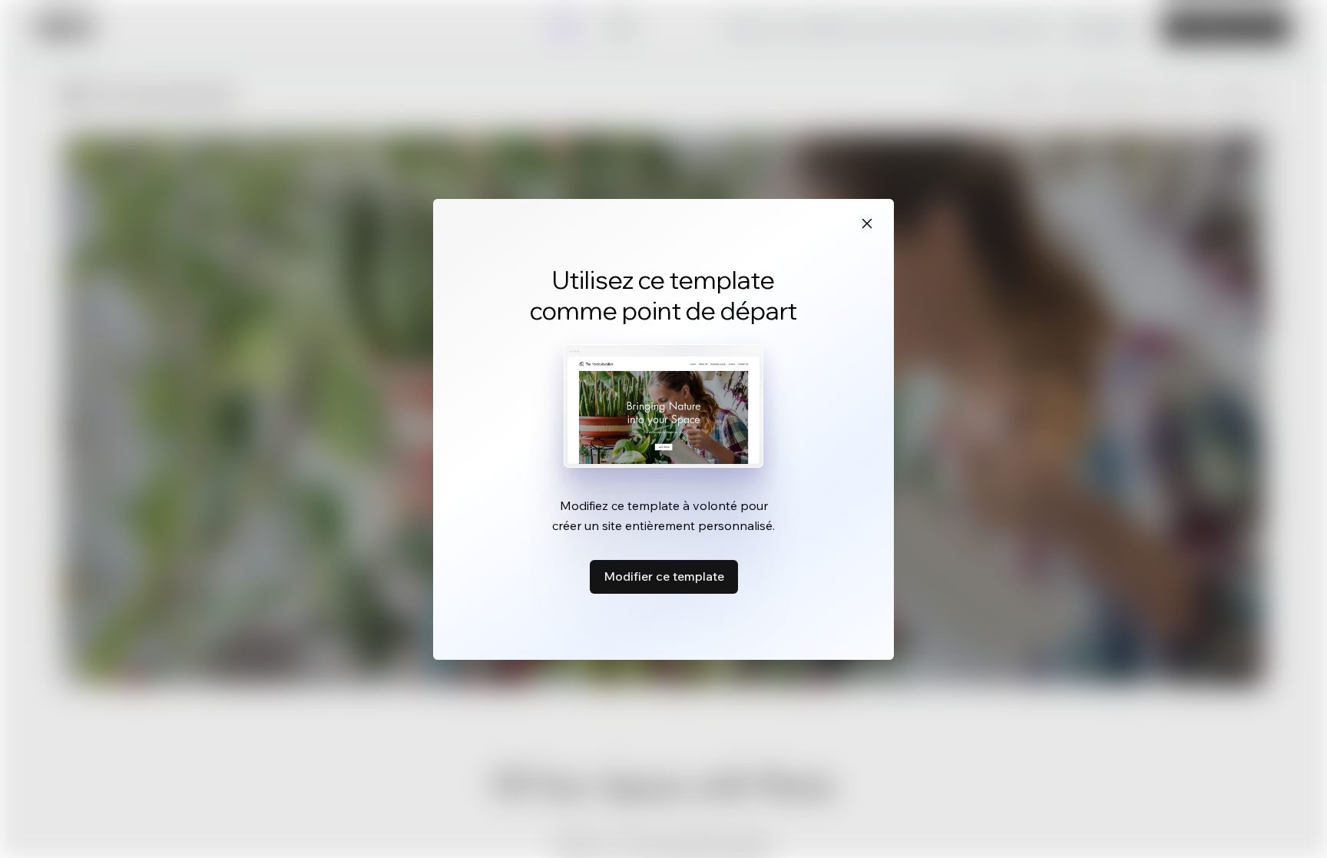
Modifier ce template (664, 576)
